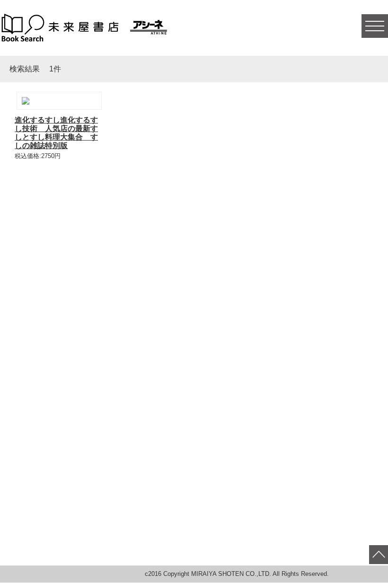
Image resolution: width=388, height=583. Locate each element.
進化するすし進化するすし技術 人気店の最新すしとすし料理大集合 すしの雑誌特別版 (56, 133)
